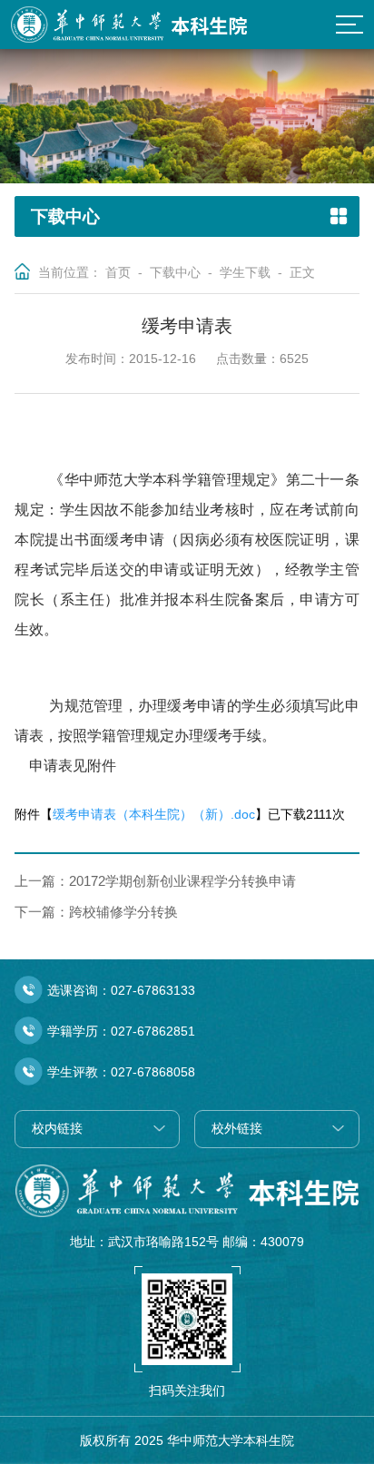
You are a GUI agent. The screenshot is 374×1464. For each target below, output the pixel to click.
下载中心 (175, 273)
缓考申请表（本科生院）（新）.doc (154, 814)
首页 (118, 273)
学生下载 (245, 273)
